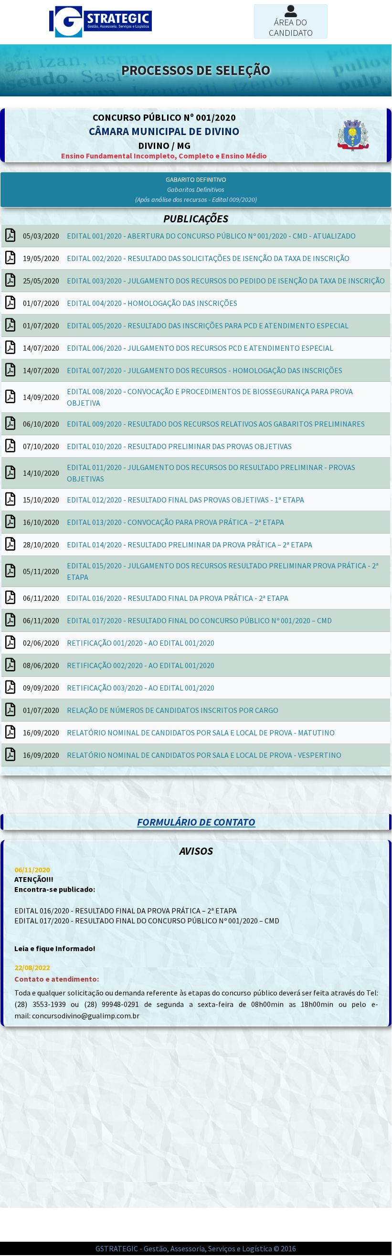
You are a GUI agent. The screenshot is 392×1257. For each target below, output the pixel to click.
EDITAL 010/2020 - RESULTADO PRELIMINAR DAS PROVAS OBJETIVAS (179, 446)
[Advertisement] (98, 799)
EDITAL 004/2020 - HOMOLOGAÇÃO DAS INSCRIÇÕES (152, 303)
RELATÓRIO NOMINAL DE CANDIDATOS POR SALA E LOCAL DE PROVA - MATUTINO (201, 732)
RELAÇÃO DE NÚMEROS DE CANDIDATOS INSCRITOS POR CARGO (172, 710)
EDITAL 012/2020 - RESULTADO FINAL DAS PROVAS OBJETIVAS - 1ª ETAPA (185, 499)
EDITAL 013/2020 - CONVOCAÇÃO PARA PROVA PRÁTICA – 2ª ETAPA (175, 522)
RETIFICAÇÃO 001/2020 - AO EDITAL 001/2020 (140, 643)
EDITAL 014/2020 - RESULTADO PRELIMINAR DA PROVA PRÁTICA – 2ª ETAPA (189, 544)
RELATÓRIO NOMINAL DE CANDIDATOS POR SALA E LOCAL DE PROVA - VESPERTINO (204, 755)
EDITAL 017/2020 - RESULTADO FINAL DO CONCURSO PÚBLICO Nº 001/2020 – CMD (199, 620)
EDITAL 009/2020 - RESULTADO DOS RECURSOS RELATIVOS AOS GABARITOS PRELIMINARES (216, 424)
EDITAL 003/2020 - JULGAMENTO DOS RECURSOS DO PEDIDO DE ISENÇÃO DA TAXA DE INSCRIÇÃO (226, 280)
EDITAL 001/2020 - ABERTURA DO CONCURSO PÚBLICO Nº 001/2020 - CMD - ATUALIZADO (211, 236)
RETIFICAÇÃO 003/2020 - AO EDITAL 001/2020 (140, 687)
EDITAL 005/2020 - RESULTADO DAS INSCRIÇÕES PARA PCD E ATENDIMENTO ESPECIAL (208, 325)
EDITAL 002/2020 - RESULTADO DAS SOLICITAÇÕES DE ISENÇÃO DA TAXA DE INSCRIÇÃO (208, 258)
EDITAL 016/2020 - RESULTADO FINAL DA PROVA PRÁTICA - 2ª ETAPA (177, 598)
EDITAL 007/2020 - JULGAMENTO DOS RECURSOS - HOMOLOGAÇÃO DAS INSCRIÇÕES (204, 370)
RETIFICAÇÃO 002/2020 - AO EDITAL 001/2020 (140, 665)
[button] (196, 190)
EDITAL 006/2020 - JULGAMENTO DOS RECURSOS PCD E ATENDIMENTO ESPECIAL (200, 348)
